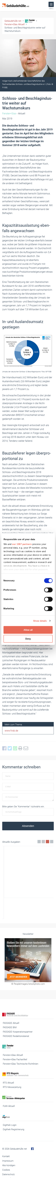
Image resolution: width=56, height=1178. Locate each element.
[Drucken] (20, 748)
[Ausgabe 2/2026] (28, 882)
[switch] (48, 589)
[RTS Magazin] (28, 1074)
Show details (40, 621)
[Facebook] (5, 748)
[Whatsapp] (15, 748)
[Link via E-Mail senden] (26, 748)
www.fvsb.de (11, 730)
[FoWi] (28, 1097)
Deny (28, 638)
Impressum (7, 1160)
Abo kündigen (8, 1165)
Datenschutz (8, 1174)
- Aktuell (13, 113)
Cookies (6, 1170)
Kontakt (6, 1156)
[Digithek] (28, 1116)
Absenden (28, 825)
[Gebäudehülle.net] (15, 5)
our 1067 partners (22, 544)
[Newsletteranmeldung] (28, 960)
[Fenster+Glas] (28, 1046)
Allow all (28, 630)
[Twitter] (10, 748)
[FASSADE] (28, 1014)
